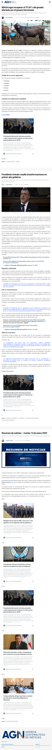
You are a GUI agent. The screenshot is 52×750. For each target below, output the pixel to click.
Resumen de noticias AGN (12, 721)
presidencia (21, 418)
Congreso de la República (12, 418)
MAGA (3, 52)
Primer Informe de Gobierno (8, 420)
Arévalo (10, 486)
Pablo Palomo (9, 184)
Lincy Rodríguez (9, 17)
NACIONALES (32, 17)
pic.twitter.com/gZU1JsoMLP (11, 327)
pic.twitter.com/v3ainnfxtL (10, 262)
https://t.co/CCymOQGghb (14, 325)
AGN (20, 50)
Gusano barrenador (10, 161)
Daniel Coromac (9, 440)
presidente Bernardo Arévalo (29, 217)
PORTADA (37, 17)
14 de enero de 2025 (19, 440)
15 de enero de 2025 (19, 17)
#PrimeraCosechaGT (13, 257)
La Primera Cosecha (23, 227)
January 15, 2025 (33, 265)
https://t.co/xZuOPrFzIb (37, 261)
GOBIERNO (27, 17)
